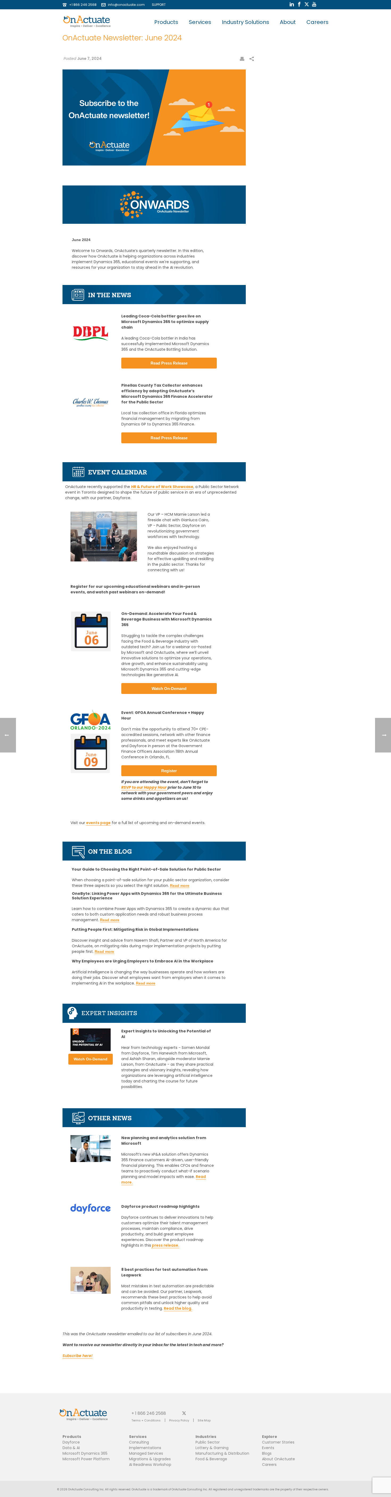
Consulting (139, 1442)
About (288, 22)
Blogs (267, 1453)
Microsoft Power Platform (86, 1459)
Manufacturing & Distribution (222, 1453)
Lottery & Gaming (212, 1447)
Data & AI (71, 1447)
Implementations (145, 1447)
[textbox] (167, 1140)
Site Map (204, 1420)
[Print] (242, 58)
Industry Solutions (245, 22)
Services (200, 22)
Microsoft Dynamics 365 (85, 1453)
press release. (165, 1245)
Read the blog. (178, 1308)
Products (166, 22)
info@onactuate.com (126, 4)
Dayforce (71, 1442)
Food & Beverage (211, 1459)
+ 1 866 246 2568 (148, 1413)
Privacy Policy (179, 1420)
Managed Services (146, 1453)
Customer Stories (278, 1442)
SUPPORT (157, 4)
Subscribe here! (78, 1355)
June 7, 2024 (89, 58)
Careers (317, 22)
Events (268, 1447)
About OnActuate (278, 1459)
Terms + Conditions (146, 1420)
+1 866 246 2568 (83, 4)
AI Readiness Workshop (150, 1464)
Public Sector (208, 1442)
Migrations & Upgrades (150, 1459)
